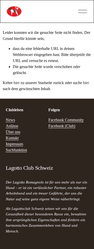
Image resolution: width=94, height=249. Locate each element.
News (10, 120)
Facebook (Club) (61, 126)
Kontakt (12, 138)
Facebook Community (66, 120)
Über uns (13, 132)
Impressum (14, 144)
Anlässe (12, 126)
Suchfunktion (16, 150)
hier (17, 83)
